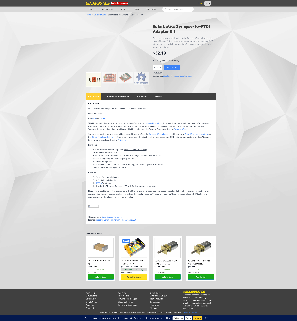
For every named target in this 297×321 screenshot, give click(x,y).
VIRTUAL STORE (108, 9)
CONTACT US (151, 9)
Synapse (175, 76)
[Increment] (160, 67)
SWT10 (99, 183)
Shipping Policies (125, 302)
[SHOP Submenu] (96, 9)
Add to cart (172, 67)
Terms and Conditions (127, 305)
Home (88, 14)
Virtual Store (91, 295)
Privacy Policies (124, 295)
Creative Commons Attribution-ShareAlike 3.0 (116, 220)
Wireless (167, 76)
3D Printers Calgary (158, 295)
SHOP (91, 9)
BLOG (137, 9)
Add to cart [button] (100, 277)
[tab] (93, 96)
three (102, 118)
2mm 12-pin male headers (196, 134)
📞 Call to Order (134, 277)
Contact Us (90, 308)
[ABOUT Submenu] (129, 9)
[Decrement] (154, 67)
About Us (90, 305)
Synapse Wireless (181, 129)
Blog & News (91, 302)
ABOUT (124, 9)
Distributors (91, 299)
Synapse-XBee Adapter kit (160, 134)
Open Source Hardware (112, 217)
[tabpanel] (151, 162)
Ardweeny (122, 140)
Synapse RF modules (153, 123)
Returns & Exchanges (127, 299)
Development (100, 14)
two (94, 118)
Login (201, 3)
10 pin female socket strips (104, 137)
